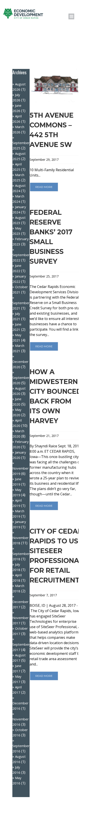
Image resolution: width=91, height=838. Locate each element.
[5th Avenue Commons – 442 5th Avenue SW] (56, 86)
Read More (44, 187)
